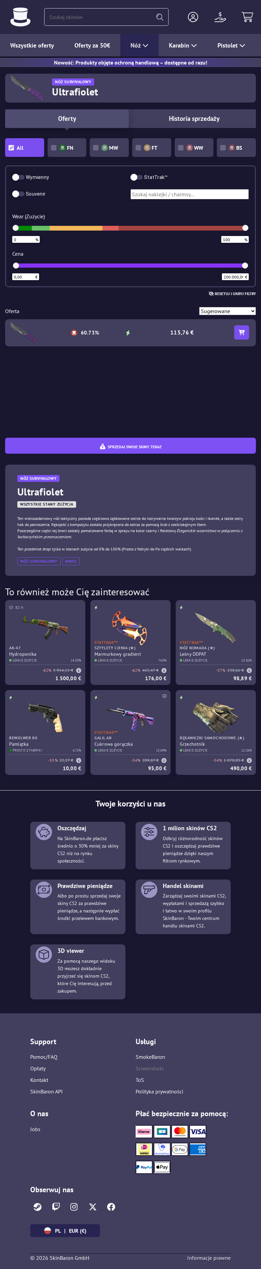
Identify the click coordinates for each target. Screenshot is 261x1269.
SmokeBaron (150, 1056)
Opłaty (38, 1068)
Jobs (35, 1129)
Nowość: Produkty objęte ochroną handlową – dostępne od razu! (130, 62)
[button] (193, 17)
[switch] (18, 177)
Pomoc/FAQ (43, 1056)
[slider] (16, 228)
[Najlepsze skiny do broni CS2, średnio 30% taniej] (20, 17)
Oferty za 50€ (92, 45)
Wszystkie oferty (32, 45)
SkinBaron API (46, 1091)
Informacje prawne (209, 1257)
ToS (140, 1079)
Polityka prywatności (159, 1091)
